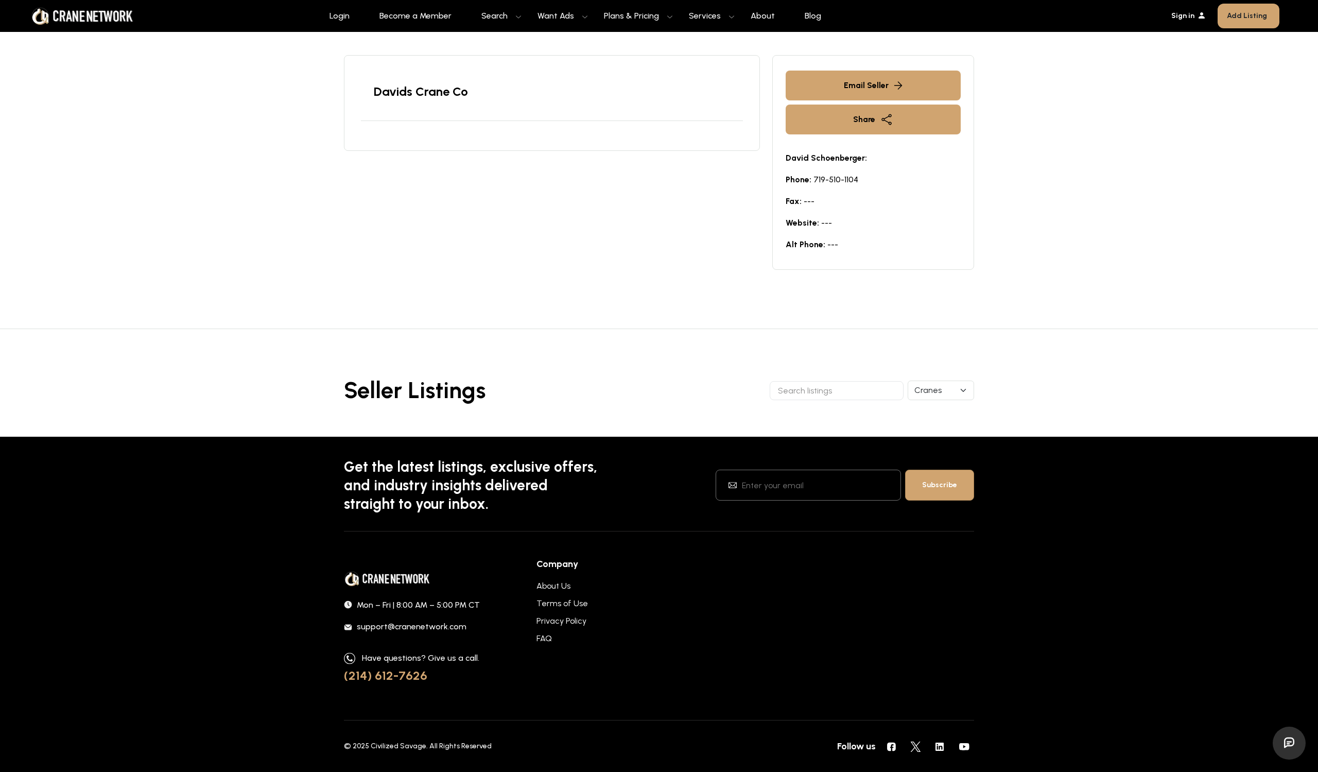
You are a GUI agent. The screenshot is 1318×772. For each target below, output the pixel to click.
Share (864, 119)
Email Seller (866, 85)
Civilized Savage (398, 746)
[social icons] (891, 746)
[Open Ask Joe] (1289, 743)
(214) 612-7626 (385, 675)
